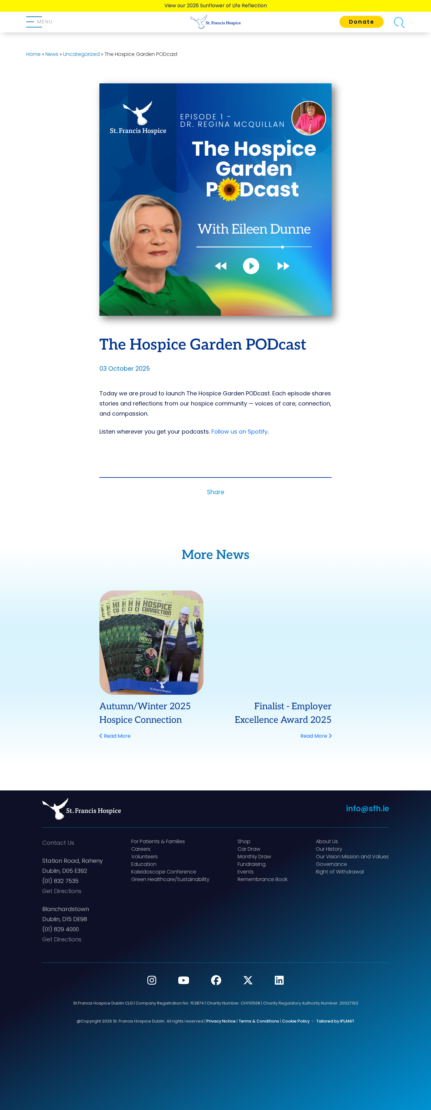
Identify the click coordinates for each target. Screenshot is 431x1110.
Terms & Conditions (259, 1021)
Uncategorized (81, 54)
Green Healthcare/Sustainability (170, 879)
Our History (329, 849)
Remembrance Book (262, 879)
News (51, 54)
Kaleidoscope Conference (163, 871)
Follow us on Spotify (239, 431)
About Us (327, 841)
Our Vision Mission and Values (352, 856)
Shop (244, 841)
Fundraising (252, 864)
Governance (331, 864)
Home (33, 54)
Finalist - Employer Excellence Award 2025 (283, 713)
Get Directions (61, 891)
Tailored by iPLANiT (335, 1021)
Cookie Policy (296, 1021)
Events (246, 871)
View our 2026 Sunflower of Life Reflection (215, 5)
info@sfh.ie (367, 808)
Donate (361, 22)
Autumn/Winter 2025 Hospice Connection (145, 713)
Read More (117, 736)
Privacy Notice (221, 1021)
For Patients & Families (158, 841)
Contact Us (58, 843)
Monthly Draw (254, 856)
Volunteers (144, 856)
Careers (141, 849)
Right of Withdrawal (340, 871)
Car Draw (249, 849)
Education (143, 864)
